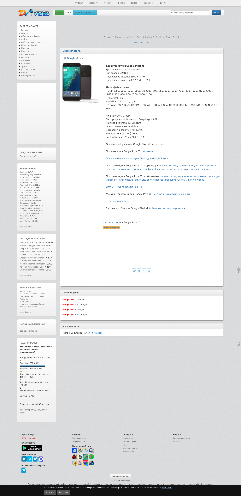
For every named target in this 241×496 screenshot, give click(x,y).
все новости (25, 275)
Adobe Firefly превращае (31, 267)
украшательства (200, 169)
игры (187, 169)
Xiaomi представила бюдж (32, 264)
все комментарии (28, 331)
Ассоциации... (25, 299)
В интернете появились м (32, 260)
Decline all (63, 492)
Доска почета (128, 452)
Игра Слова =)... (26, 301)
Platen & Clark (25, 198)
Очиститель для (26, 211)
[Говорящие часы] (74, 456)
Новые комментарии (32, 324)
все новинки (26, 226)
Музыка (25, 51)
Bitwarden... (24, 203)
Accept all (50, 492)
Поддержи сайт (28, 75)
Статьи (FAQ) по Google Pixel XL (124, 186)
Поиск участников (130, 448)
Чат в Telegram (111, 227)
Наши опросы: (28, 343)
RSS (148, 42)
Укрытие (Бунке (26, 200)
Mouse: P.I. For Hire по (30, 254)
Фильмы (25, 57)
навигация (124, 169)
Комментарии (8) (28, 409)
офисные (111, 169)
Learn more (167, 487)
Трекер (107, 3)
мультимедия (186, 165)
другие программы (158, 179)
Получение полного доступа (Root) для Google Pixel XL (138, 158)
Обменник (148, 3)
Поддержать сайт (31, 152)
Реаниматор (127, 438)
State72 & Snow (26, 187)
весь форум (25, 312)
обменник (147, 151)
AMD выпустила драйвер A (33, 242)
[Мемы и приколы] (80, 450)
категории (139, 42)
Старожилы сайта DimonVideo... (32, 296)
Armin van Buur (26, 177)
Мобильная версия (121, 476)
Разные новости (29, 54)
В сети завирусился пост (32, 245)
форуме (36, 287)
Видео (134, 3)
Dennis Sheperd (26, 190)
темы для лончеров (192, 179)
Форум (163, 3)
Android (121, 3)
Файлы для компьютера (32, 42)
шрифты (175, 179)
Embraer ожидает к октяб (32, 270)
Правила (176, 441)
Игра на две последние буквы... (32, 304)
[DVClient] (85, 450)
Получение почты (79, 438)
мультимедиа (125, 179)
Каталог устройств (130, 441)
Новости (93, 3)
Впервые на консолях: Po (32, 248)
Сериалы (25, 60)
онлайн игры (110, 222)
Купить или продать (117, 201)
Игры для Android (29, 45)
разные (211, 165)
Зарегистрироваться (85, 12)
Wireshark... (24, 216)
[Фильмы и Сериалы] (91, 465)
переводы (214, 176)
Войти (60, 12)
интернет (201, 165)
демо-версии (174, 169)
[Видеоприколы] (80, 459)
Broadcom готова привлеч (32, 258)
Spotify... (23, 172)
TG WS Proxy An (26, 213)
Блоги (125, 445)
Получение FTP (78, 441)
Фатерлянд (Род (26, 175)
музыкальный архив (165, 194)
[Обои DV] (85, 465)
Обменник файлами (30, 36)
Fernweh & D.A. (26, 185)
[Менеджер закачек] (91, 456)
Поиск (24, 72)
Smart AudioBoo (26, 208)
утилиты (164, 176)
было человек (94, 333)
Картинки (25, 63)
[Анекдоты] (85, 459)
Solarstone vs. (25, 182)
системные (170, 165)
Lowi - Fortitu (25, 221)
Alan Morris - (25, 195)
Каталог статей (28, 69)
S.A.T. (82, 58)
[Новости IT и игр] (80, 465)
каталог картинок (173, 208)
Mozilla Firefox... (26, 291)
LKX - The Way (26, 193)
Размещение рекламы (182, 438)
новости (39, 238)
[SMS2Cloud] (91, 450)
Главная (79, 3)
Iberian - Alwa (25, 218)
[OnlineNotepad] (74, 450)
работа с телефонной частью (149, 169)
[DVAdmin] (74, 463)
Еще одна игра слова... (29, 306)
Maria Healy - (25, 180)
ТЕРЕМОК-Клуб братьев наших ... (33, 294)
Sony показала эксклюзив (32, 251)
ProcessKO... (25, 205)
